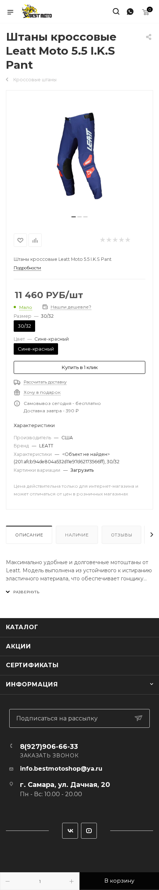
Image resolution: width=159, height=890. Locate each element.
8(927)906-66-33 (49, 747)
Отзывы (121, 535)
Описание (29, 535)
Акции (18, 646)
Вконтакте (70, 831)
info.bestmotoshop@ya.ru (61, 768)
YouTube (89, 831)
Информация (32, 684)
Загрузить (82, 470)
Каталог (22, 627)
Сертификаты (32, 665)
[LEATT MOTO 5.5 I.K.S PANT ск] (79, 155)
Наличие (77, 535)
